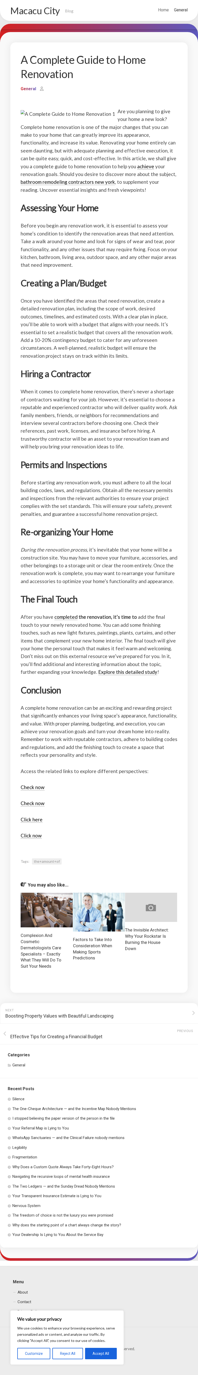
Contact (24, 1302)
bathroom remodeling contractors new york (68, 182)
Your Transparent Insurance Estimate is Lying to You (56, 1196)
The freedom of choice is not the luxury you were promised (62, 1215)
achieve (145, 166)
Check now (33, 787)
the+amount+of (47, 861)
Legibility (19, 1147)
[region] (67, 1337)
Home (163, 9)
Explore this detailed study (127, 672)
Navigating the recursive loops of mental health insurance (61, 1176)
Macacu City (35, 10)
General (181, 9)
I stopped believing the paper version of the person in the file (63, 1118)
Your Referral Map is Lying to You (40, 1128)
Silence (18, 1099)
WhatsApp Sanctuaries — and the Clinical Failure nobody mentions (68, 1137)
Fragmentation (24, 1157)
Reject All (67, 1353)
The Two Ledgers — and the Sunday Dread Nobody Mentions (63, 1186)
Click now (31, 835)
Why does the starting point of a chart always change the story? (66, 1225)
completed (66, 617)
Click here (32, 819)
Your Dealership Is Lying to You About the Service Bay (57, 1234)
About (23, 1292)
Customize (34, 1353)
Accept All (101, 1353)
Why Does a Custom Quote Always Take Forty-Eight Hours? (63, 1167)
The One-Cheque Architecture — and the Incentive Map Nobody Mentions (74, 1108)
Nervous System (26, 1205)
